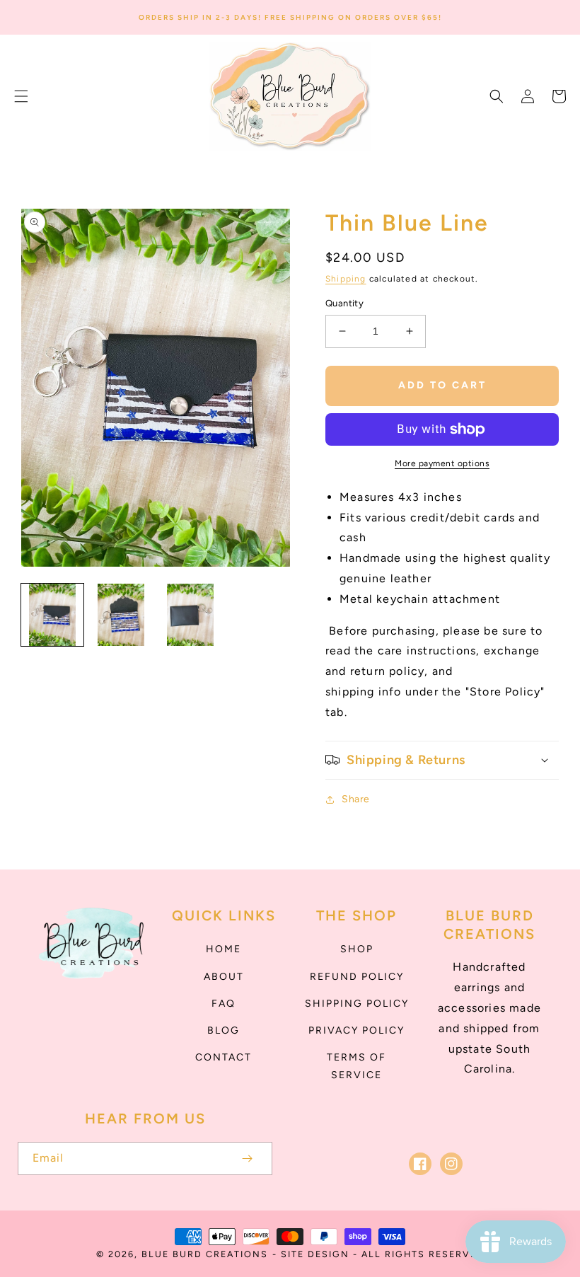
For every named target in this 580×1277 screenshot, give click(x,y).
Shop (356, 949)
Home (223, 949)
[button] (21, 96)
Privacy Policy (356, 1030)
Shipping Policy (357, 1004)
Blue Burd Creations (204, 1254)
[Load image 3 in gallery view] (190, 615)
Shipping (345, 279)
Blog (223, 1030)
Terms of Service (356, 1066)
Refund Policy (357, 977)
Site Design (315, 1254)
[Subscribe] (247, 1158)
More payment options (442, 463)
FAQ (223, 1004)
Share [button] (356, 799)
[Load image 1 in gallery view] (52, 615)
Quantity (344, 303)
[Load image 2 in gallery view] (122, 615)
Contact (223, 1057)
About (224, 977)
